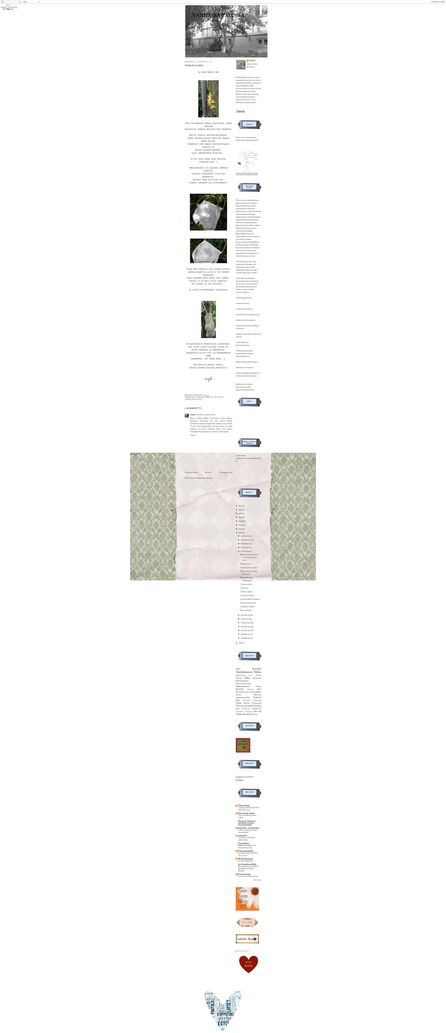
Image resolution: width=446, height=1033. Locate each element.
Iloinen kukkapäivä (245, 861)
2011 (240, 532)
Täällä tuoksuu (246, 592)
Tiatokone (246, 709)
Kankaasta (257, 678)
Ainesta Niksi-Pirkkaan (250, 599)
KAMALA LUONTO (244, 777)
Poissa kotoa (243, 703)
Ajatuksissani (244, 672)
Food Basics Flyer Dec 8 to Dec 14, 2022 (248, 854)
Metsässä (257, 695)
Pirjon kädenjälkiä (245, 851)
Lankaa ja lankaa (247, 595)
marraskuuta (246, 540)
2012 (240, 529)
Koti (259, 689)
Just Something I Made (247, 864)
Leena (192, 414)
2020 (241, 506)
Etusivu (208, 472)
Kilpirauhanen (242, 686)
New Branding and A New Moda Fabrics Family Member (248, 868)
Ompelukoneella (205, 397)
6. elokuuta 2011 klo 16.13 (205, 414)
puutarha (218, 397)
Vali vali (257, 711)
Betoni (250, 675)
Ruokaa (257, 705)
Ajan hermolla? (248, 668)
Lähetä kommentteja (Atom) (201, 478)
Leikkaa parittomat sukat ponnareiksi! (247, 831)
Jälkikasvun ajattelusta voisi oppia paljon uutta (249, 557)
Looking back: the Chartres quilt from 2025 (248, 808)
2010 (240, 643)
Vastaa (193, 435)
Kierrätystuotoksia (243, 683)
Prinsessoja (256, 703)
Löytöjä (252, 692)
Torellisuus (256, 708)
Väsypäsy (244, 588)
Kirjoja (258, 686)
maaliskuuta (246, 630)
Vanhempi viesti (225, 472)
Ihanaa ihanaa (246, 610)
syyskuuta (245, 547)
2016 (240, 513)
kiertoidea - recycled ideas (248, 828)
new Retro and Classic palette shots (246, 838)
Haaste (258, 675)
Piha (238, 700)
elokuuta (245, 551)
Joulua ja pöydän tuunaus (248, 876)
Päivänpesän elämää (246, 813)
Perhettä (257, 697)
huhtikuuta (246, 626)
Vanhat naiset (246, 584)
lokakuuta (245, 543)
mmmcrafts (242, 835)
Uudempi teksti (191, 472)
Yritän (255, 714)
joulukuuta (246, 536)
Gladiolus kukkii (247, 606)
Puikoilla (239, 706)
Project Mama (243, 843)
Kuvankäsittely (242, 692)
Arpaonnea (240, 675)
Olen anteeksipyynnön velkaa (247, 816)
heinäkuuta (246, 615)
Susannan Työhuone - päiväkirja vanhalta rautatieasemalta (247, 823)
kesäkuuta (245, 619)
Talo (237, 708)
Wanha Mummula (245, 859)
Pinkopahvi (247, 700)
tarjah (252, 61)
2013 (240, 525)
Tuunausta (248, 711)
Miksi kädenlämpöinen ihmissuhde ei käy (247, 846)
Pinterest (257, 700)
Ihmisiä (239, 678)
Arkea (257, 672)
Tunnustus (239, 711)
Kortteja (251, 689)
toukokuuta (246, 623)
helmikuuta (246, 634)
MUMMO (240, 780)
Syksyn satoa (245, 564)
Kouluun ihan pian (248, 603)
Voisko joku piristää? (249, 567)
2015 (240, 517)
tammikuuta (246, 638)
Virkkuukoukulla (193, 399)
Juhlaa (247, 677)
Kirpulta (240, 689)
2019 (240, 509)
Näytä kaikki (257, 880)
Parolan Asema (244, 874)
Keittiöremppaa (242, 681)
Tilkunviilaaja (244, 805)
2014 (240, 521)
